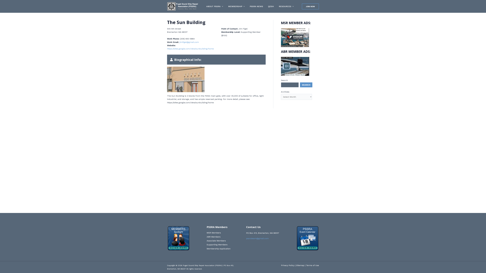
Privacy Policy (287, 265)
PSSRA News (256, 6)
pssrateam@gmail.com (257, 238)
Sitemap (300, 265)
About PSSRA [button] (213, 6)
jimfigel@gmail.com (189, 42)
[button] (222, 6)
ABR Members (213, 237)
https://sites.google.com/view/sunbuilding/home (190, 49)
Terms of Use (312, 265)
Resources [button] (285, 6)
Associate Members (216, 241)
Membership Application (218, 248)
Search (284, 80)
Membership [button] (235, 6)
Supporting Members (217, 244)
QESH (271, 6)
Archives (285, 91)
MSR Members (214, 233)
